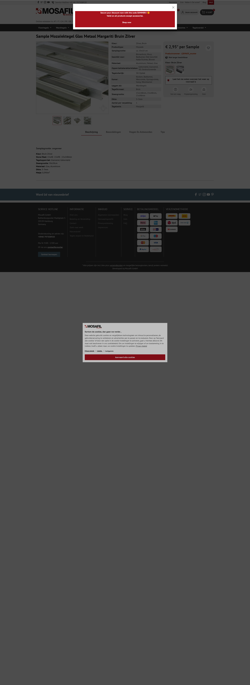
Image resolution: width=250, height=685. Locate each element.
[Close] (173, 7)
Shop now (126, 22)
